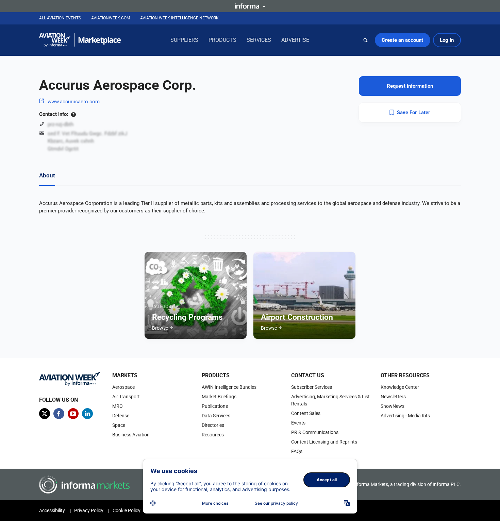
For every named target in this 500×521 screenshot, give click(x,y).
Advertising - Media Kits (405, 415)
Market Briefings (219, 396)
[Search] (365, 40)
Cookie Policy (126, 510)
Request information (410, 86)
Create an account (402, 40)
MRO (117, 406)
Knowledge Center (400, 387)
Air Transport (126, 396)
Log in (447, 40)
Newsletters (393, 396)
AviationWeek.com (110, 18)
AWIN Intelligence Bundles (229, 387)
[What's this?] (73, 114)
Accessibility (52, 510)
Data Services (216, 415)
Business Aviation (131, 434)
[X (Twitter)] (44, 413)
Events (298, 423)
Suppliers (184, 40)
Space (118, 425)
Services (259, 40)
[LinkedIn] (87, 413)
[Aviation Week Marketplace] (80, 40)
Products (222, 40)
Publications (215, 406)
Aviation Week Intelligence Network (179, 18)
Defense (120, 415)
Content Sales (305, 413)
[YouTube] (73, 413)
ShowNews (392, 406)
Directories (213, 425)
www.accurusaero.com (74, 102)
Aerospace (123, 387)
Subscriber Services (311, 387)
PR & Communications (314, 432)
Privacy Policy (88, 510)
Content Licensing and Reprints (324, 442)
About (47, 175)
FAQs (296, 451)
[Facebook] (58, 413)
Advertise (295, 40)
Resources (213, 434)
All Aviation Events (60, 18)
